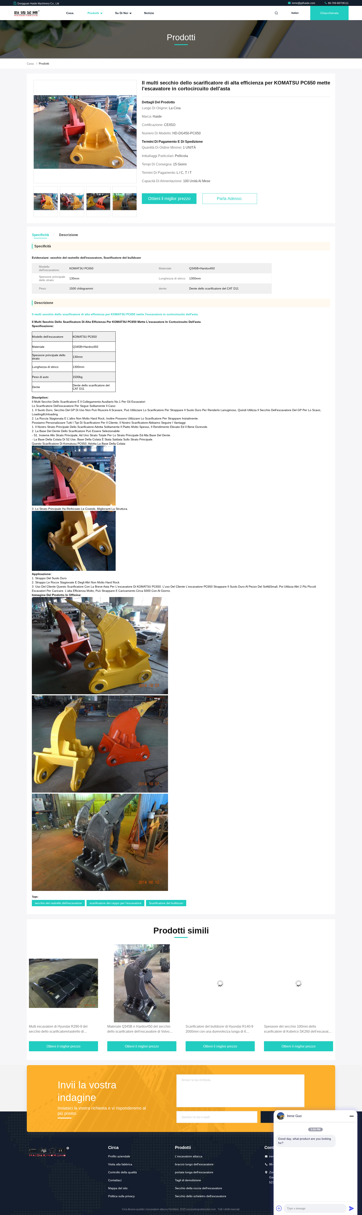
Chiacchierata (329, 13)
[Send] (351, 1208)
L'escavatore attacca (188, 1156)
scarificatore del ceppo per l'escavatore (115, 903)
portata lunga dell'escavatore (194, 1172)
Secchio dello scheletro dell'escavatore (200, 1196)
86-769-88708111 (338, 3)
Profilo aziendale (119, 1156)
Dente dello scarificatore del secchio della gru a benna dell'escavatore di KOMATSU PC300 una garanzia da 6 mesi (298, 1029)
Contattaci (115, 1180)
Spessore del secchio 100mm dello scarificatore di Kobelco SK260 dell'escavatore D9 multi (220, 1029)
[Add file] (279, 1208)
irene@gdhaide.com (304, 3)
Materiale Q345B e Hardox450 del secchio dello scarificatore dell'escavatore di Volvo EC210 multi (60, 1029)
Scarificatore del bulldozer (166, 903)
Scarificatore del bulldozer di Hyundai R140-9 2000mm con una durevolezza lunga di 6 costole (141, 1029)
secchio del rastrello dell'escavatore (58, 903)
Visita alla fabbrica (120, 1164)
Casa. (70, 13)
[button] (34, 993)
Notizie (149, 13)
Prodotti (94, 13)
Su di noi (122, 13)
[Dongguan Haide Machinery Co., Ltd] (26, 13)
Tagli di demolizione (188, 1180)
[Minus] (351, 1116)
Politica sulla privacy (121, 1196)
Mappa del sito (118, 1188)
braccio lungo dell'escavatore (194, 1164)
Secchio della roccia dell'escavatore (198, 1188)
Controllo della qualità (122, 1172)
